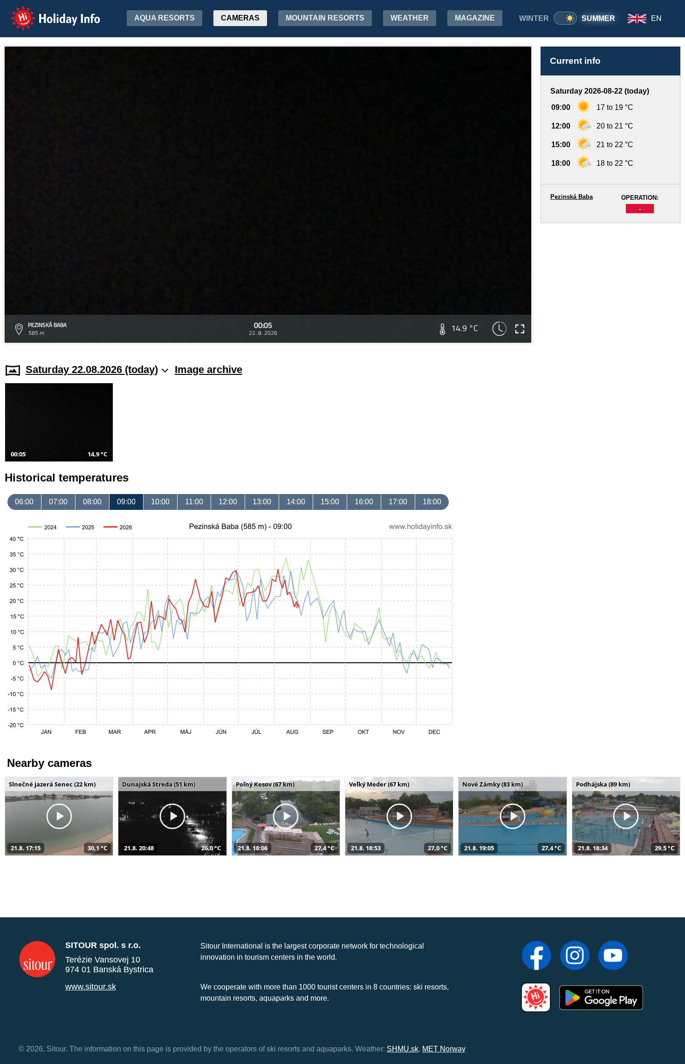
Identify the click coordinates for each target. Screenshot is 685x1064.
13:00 (262, 502)
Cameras (240, 18)
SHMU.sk (402, 1049)
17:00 (398, 502)
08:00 (92, 502)
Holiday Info (46, 12)
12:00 (228, 502)
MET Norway (444, 1049)
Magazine (475, 18)
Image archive (208, 369)
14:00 (296, 502)
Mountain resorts (325, 18)
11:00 (194, 502)
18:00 (432, 502)
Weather (409, 18)
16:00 (364, 502)
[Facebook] (536, 956)
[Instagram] (574, 956)
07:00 (58, 502)
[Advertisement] (610, 284)
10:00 (160, 502)
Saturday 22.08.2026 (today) (92, 369)
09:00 (126, 502)
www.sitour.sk (90, 986)
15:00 (330, 502)
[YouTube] (613, 956)
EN (656, 18)
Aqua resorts (164, 18)
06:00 (24, 502)
